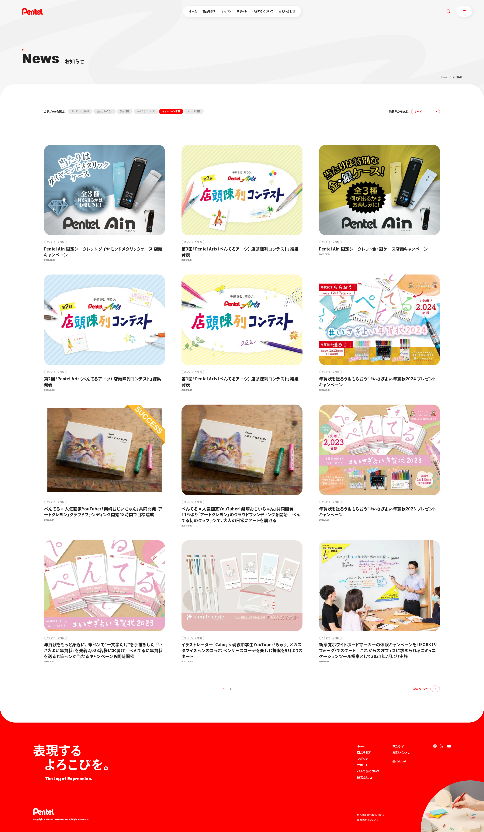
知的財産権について (367, 820)
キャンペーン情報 (171, 111)
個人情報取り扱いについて (370, 815)
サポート (242, 11)
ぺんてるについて (262, 11)
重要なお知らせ (105, 111)
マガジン (226, 11)
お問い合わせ (287, 11)
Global (401, 761)
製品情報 (124, 111)
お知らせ (398, 746)
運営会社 (363, 777)
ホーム (193, 11)
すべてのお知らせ (80, 111)
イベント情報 (194, 111)
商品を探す (209, 11)
